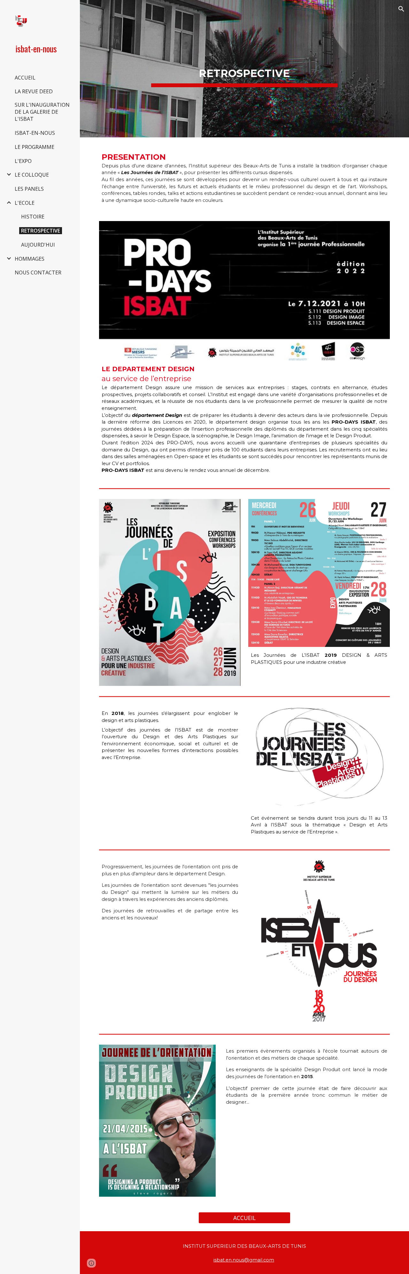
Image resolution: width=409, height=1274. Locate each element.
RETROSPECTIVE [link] (40, 230)
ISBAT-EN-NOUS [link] (35, 132)
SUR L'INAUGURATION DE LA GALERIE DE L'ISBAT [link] (42, 111)
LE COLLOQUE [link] (32, 174)
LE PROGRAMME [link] (34, 146)
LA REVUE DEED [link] (34, 91)
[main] (244, 69)
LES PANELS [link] (29, 188)
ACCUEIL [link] (25, 77)
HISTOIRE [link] (32, 216)
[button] (401, 9)
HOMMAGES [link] (29, 258)
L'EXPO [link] (23, 161)
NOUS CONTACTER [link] (38, 272)
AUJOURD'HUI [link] (38, 244)
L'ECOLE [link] (25, 202)
